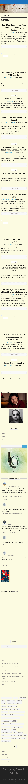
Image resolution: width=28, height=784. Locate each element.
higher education (5, 718)
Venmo (3, 443)
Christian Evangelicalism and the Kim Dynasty (12, 666)
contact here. (15, 591)
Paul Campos (9, 342)
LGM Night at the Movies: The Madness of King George (13, 677)
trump (23, 738)
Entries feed (4, 754)
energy (15, 706)
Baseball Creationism (14, 98)
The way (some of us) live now (9, 670)
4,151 (15, 381)
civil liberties (19, 700)
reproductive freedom (7, 732)
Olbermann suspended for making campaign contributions (14, 337)
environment (6, 709)
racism (14, 729)
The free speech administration (9, 681)
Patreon (3, 436)
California (9, 700)
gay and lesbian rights (14, 711)
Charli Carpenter (9, 77)
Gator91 (9, 539)
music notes (21, 724)
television (20, 735)
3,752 (19, 378)
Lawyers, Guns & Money (14, 770)
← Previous (4, 378)
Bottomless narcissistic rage (8, 687)
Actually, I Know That (14, 173)
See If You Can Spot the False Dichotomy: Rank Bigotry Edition (14, 27)
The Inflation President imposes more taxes (12, 496)
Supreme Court (11, 735)
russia (15, 732)
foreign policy (5, 711)
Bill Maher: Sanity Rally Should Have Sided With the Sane (14, 267)
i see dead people (5, 721)
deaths (4, 706)
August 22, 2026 (6, 499)
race (9, 729)
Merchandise (4, 439)
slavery (3, 735)
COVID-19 (19, 703)
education (10, 706)
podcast (4, 729)
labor (13, 721)
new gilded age (15, 727)
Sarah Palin (20, 732)
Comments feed (5, 758)
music (14, 724)
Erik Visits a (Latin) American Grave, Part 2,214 (12, 673)
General (14, 32)
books (3, 700)
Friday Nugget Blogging (14, 363)
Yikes (3, 684)
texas (25, 735)
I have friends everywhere (13, 486)
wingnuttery (6, 741)
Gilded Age (22, 711)
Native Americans (6, 727)
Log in (3, 751)
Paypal (3, 433)
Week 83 (4, 532)
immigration (15, 718)
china (13, 700)
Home (2, 15)
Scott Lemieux (6, 32)
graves (5, 715)
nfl (21, 727)
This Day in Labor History (11, 738)
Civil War (4, 703)
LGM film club (6, 724)
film (14, 709)
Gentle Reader (11, 507)
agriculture (16, 697)
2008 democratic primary (7, 697)
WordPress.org (5, 761)
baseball (23, 698)
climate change (11, 703)
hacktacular (13, 715)
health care (21, 715)
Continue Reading (14, 47)
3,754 (6, 381)
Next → (20, 381)
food (18, 709)
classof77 (10, 524)
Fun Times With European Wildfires (10, 663)
